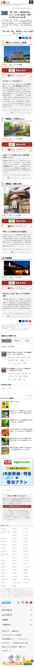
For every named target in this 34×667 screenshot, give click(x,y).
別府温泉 (14, 573)
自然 (9, 379)
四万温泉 (25, 541)
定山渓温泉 (3, 528)
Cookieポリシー (6, 643)
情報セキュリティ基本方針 (9, 647)
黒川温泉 (25, 573)
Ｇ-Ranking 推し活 (17, 594)
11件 (20, 64)
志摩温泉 (3, 582)
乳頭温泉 (14, 532)
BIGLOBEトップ (6, 651)
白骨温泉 (3, 548)
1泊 (24, 379)
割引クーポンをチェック (18, 75)
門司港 (25, 363)
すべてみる (29, 395)
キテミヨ (4, 593)
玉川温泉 (25, 576)
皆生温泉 (25, 570)
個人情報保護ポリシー (8, 639)
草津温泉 (25, 538)
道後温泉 (14, 567)
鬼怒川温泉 (3, 544)
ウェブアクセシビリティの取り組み (12, 635)
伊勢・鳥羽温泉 (27, 579)
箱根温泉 (14, 579)
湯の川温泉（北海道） (5, 532)
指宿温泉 (14, 585)
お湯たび (20, 591)
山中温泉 (25, 554)
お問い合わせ (5, 631)
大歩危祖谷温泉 (16, 582)
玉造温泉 (14, 570)
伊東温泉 (14, 551)
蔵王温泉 (3, 538)
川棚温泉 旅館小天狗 (13, 184)
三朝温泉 (3, 570)
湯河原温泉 (3, 551)
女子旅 (14, 379)
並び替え (4, 346)
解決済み (27, 340)
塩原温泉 (14, 544)
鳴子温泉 (25, 532)
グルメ (28, 360)
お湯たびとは (9, 589)
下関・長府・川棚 (25, 357)
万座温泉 (14, 541)
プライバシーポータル (22, 639)
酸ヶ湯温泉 (15, 576)
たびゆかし (9, 594)
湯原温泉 (3, 573)
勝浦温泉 (3, 567)
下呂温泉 (3, 560)
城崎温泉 (3, 563)
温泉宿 (19, 379)
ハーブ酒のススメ (16, 596)
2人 (9, 373)
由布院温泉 (26, 582)
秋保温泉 (14, 535)
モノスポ (17, 593)
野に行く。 (23, 593)
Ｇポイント (23, 589)
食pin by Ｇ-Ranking (26, 594)
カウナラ (29, 593)
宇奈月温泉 (26, 557)
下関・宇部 (11, 360)
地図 (17, 66)
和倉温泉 (14, 554)
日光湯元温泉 (4, 579)
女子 (13, 373)
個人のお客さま (7, 610)
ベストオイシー (10, 593)
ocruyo (14, 591)
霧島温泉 (3, 576)
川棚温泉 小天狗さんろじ (15, 119)
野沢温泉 (25, 544)
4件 (20, 215)
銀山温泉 (14, 538)
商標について (22, 647)
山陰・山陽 (11, 357)
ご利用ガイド (17, 589)
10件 (20, 138)
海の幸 (19, 363)
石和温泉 (25, 548)
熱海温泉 (3, 585)
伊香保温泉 (3, 541)
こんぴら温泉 (26, 567)
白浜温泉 (25, 563)
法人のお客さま (7, 615)
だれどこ (10, 591)
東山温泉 (25, 535)
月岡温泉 (14, 548)
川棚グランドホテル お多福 (15, 42)
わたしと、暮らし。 (27, 591)
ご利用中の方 (6, 625)
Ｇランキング (4, 591)
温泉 (17, 360)
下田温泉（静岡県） (5, 555)
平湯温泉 (14, 560)
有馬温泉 (14, 563)
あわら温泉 (15, 557)
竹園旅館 (8, 258)
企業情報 (5, 620)
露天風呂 (22, 360)
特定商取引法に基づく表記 (20, 643)
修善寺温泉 (26, 551)
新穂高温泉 (26, 560)
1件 (20, 277)
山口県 (17, 357)
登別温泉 (14, 528)
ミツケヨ (3, 594)
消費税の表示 (15, 631)
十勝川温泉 (26, 528)
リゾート (10, 363)
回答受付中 (17, 340)
